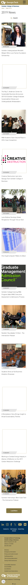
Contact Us (6, 529)
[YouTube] (20, 524)
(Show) (10, 8)
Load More (14, 511)
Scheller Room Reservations (11, 571)
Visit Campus (13, 529)
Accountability (7, 566)
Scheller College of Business (10, 6)
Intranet (14, 531)
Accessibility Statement (10, 564)
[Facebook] (11, 525)
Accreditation (7, 569)
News (7, 8)
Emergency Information (10, 552)
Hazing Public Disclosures (10, 560)
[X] (15, 524)
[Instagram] (7, 524)
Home (3, 8)
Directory (6, 550)
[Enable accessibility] (3, 581)
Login (14, 584)
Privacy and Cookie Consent (11, 554)
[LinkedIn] (3, 524)
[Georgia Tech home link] (9, 2)
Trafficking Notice (8, 556)
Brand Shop (21, 529)
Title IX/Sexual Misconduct (10, 558)
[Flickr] (25, 524)
